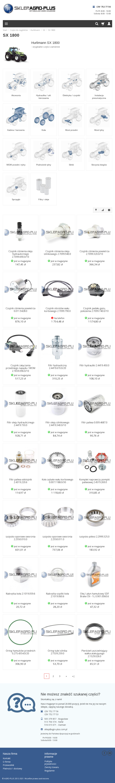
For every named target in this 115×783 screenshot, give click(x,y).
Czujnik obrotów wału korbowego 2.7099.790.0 (57, 310)
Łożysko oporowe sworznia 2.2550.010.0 (20, 538)
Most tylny (99, 130)
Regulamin (49, 770)
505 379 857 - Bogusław (56, 718)
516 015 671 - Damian (55, 724)
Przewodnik (8, 765)
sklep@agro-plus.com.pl (55, 729)
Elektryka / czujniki (71, 95)
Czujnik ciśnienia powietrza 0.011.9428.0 (20, 310)
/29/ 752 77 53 (51, 714)
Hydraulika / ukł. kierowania (43, 96)
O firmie (7, 761)
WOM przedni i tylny (15, 165)
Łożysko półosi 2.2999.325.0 (94, 536)
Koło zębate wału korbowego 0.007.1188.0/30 (57, 481)
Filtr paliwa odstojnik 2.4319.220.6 (20, 481)
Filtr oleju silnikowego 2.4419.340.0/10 (57, 424)
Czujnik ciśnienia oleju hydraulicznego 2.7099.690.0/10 (20, 254)
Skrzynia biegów (99, 165)
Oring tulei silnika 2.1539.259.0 (57, 652)
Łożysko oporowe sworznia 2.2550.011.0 (57, 538)
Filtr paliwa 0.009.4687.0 (94, 422)
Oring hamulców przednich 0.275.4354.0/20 (20, 652)
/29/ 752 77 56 (103, 6)
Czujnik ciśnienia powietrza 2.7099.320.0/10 (94, 253)
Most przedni (71, 130)
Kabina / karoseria (16, 130)
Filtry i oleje (43, 199)
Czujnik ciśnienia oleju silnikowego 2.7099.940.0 (57, 253)
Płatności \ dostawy (12, 768)
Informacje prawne (50, 755)
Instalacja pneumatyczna (99, 96)
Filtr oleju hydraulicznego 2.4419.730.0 (20, 424)
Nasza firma (10, 753)
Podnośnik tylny (43, 165)
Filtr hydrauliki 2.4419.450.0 (94, 365)
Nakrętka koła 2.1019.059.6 (20, 593)
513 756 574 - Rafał (53, 721)
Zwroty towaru (51, 767)
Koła (44, 130)
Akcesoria (16, 95)
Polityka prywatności (50, 762)
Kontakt (6, 758)
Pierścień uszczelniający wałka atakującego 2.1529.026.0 (94, 653)
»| (73, 676)
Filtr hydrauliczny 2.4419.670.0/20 (57, 367)
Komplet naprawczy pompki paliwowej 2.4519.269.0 (94, 481)
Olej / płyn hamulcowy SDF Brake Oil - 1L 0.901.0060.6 (94, 595)
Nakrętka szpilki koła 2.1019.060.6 (57, 595)
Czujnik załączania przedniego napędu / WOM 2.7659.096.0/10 (20, 368)
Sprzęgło (16, 199)
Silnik (71, 165)
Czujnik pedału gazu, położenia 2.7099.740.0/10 (94, 310)
